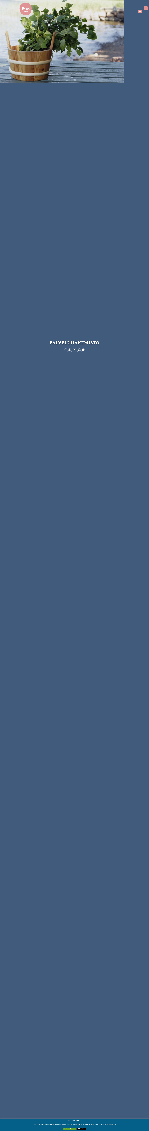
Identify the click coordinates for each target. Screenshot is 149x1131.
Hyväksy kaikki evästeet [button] (69, 1128)
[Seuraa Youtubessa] (83, 350)
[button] (146, 8)
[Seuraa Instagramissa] (70, 350)
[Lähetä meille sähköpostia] (74, 350)
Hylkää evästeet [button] (81, 1128)
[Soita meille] (79, 350)
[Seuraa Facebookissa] (66, 350)
